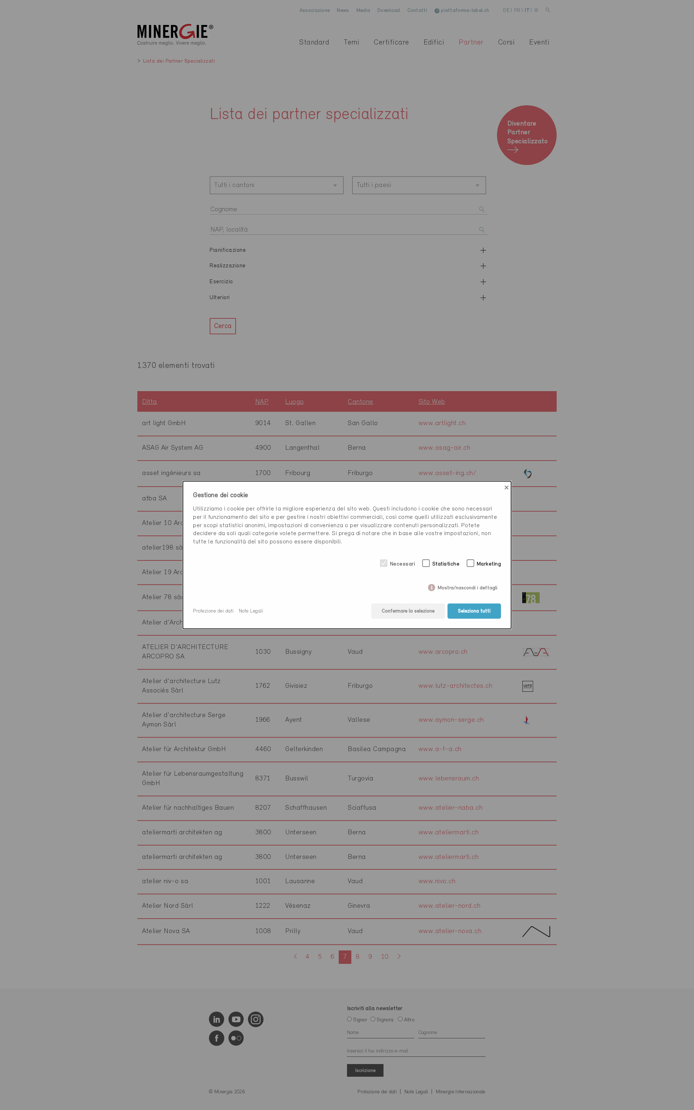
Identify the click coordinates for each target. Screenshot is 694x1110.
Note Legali (251, 611)
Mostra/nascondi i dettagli (467, 586)
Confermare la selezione (408, 611)
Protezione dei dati (213, 611)
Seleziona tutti (474, 611)
